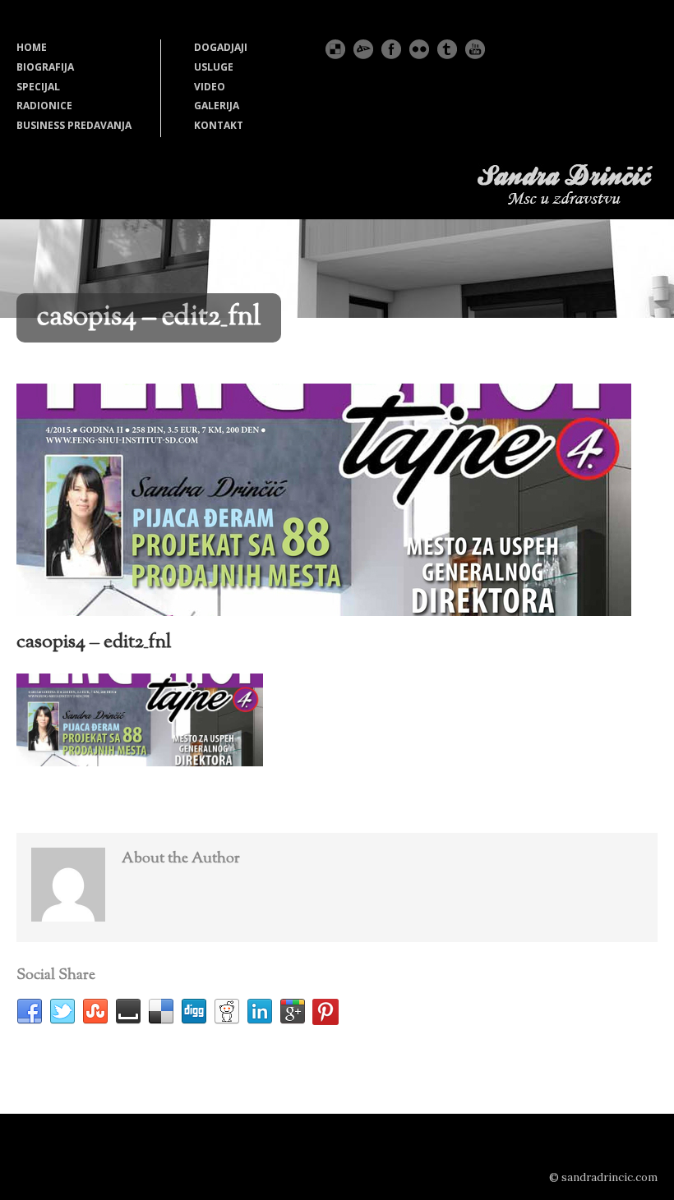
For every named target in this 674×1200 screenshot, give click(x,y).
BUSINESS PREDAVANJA (74, 125)
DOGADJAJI (220, 47)
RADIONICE (44, 106)
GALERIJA (216, 106)
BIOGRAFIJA (45, 67)
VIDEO (209, 87)
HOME (31, 47)
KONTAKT (218, 125)
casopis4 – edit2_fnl (94, 642)
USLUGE (213, 67)
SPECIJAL (38, 87)
